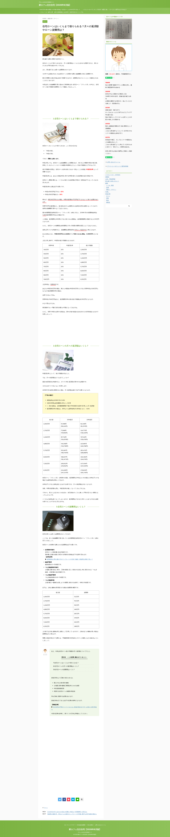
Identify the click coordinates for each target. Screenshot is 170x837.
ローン (46, 807)
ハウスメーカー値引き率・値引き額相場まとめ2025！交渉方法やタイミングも (61, 12)
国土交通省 (90, 825)
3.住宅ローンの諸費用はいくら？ (65, 669)
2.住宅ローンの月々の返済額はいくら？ (67, 666)
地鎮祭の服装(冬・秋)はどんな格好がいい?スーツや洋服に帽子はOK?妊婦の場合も (72, 814)
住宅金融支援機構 (81, 825)
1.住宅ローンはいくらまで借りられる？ (67, 663)
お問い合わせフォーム (113, 162)
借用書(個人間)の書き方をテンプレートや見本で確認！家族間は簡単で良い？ (70, 559)
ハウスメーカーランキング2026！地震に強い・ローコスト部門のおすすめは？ (105, 9)
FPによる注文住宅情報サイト (85, 832)
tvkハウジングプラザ (69, 825)
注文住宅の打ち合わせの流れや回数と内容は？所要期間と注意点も (67, 812)
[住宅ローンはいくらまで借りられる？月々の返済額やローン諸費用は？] (73, 799)
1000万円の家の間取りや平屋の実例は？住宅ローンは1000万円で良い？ (59, 9)
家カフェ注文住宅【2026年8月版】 (55, 5)
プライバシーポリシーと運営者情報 (117, 166)
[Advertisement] (70, 102)
